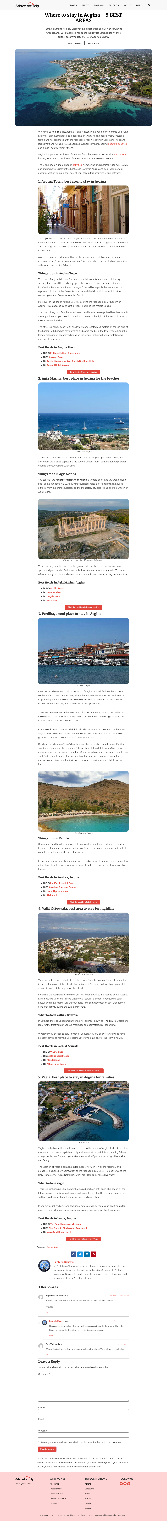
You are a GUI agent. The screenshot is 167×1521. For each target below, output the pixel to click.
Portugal (99, 5)
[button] (149, 5)
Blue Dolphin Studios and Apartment (68, 1228)
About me (54, 1484)
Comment (44, 1374)
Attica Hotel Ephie (56, 1064)
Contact (53, 1503)
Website (42, 1431)
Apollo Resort (57, 588)
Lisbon (88, 1503)
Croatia (73, 5)
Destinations (53, 1247)
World (127, 5)
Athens (88, 1484)
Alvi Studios (53, 895)
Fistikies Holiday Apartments (65, 353)
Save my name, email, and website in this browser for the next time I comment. (81, 1442)
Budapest (89, 1498)
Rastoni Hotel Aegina (58, 365)
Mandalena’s (53, 1060)
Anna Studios (54, 592)
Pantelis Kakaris (56, 1321)
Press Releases (56, 1489)
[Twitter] (125, 1483)
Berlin (87, 1494)
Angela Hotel (54, 596)
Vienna (88, 1508)
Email (41, 1419)
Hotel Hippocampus (57, 891)
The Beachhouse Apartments (65, 1224)
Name (42, 1407)
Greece (85, 5)
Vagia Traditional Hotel (59, 1232)
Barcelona (89, 1489)
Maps (138, 5)
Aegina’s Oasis (56, 357)
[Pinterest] (128, 1483)
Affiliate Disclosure (58, 1498)
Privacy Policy (56, 1494)
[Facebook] (121, 1483)
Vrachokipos (56, 1052)
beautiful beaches (117, 144)
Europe (113, 5)
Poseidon (52, 600)
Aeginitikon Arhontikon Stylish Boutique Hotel (71, 361)
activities (77, 165)
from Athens (119, 154)
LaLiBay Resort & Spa (61, 883)
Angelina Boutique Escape (62, 887)
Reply (47, 1312)
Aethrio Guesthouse (58, 1056)
